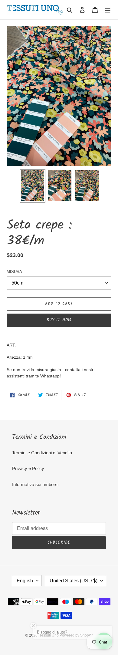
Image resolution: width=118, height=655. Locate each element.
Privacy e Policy (28, 468)
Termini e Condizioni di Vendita (42, 452)
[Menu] (107, 9)
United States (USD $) (73, 580)
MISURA (14, 271)
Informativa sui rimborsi (35, 484)
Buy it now (59, 320)
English (25, 580)
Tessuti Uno (49, 635)
